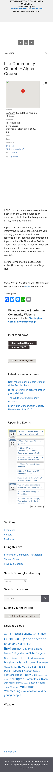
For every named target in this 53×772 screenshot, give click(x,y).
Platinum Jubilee (32, 671)
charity (28, 633)
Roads (18, 674)
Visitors (8, 534)
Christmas (39, 633)
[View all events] (46, 83)
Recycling (9, 675)
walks (23, 691)
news (21, 666)
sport (6, 679)
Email (11, 146)
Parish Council (13, 670)
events (28, 648)
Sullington (24, 683)
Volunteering (12, 691)
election (27, 644)
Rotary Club (30, 674)
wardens (32, 691)
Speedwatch (42, 675)
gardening (22, 653)
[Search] (45, 598)
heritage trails (39, 658)
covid (8, 644)
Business (9, 539)
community (14, 638)
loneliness (43, 662)
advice (7, 634)
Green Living (10, 658)
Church (15, 156)
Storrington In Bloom (36, 679)
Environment (14, 648)
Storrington (16, 679)
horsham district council (21, 662)
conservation (36, 639)
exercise (38, 649)
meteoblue (10, 751)
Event (27, 286)
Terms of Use (11, 559)
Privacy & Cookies (14, 564)
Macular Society (11, 667)
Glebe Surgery (36, 653)
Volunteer (27, 687)
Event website (15, 149)
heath (31, 658)
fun (14, 653)
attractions (16, 633)
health (23, 658)
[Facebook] (20, 42)
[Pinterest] (26, 42)
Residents (9, 530)
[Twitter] (31, 42)
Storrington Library (12, 683)
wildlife (42, 691)
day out (17, 644)
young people (12, 695)
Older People (37, 666)
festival (7, 653)
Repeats (11, 116)
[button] (46, 53)
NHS (27, 667)
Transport (14, 687)
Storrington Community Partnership (26, 8)
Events (14, 153)
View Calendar (37, 507)
